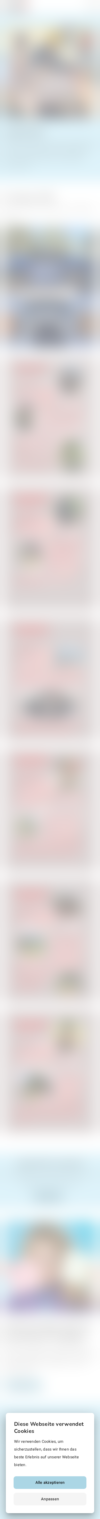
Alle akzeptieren (50, 1482)
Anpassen (50, 1499)
